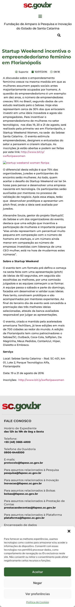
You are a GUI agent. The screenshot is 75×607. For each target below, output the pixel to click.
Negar (37, 583)
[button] (69, 531)
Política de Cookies (37, 602)
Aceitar (37, 572)
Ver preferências (37, 594)
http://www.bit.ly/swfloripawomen (41, 379)
